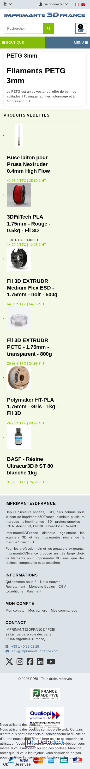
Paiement (34, 591)
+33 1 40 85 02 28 (23, 646)
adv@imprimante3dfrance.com (34, 651)
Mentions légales (42, 586)
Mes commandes (64, 610)
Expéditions (14, 591)
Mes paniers (37, 610)
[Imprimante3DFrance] (45, 15)
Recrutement (15, 586)
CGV (62, 586)
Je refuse (23, 764)
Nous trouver (50, 582)
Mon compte (15, 610)
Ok (5, 764)
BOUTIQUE (14, 42)
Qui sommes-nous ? (21, 582)
